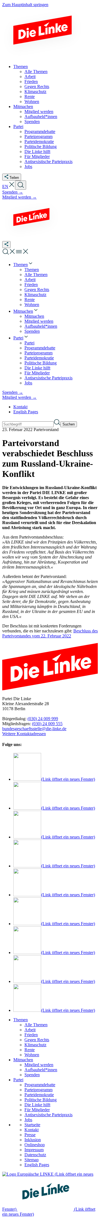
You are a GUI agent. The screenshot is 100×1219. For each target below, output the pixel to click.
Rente (29, 1049)
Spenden (32, 1074)
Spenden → (12, 192)
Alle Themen (36, 1024)
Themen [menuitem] (20, 66)
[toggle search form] (20, 185)
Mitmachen (23, 1059)
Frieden (31, 1034)
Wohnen (31, 1054)
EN (5, 186)
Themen (20, 1019)
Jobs (28, 1119)
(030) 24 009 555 (47, 723)
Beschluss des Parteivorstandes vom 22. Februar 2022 (50, 633)
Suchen (68, 424)
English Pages (25, 411)
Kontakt (20, 406)
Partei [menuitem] (18, 126)
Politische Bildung (40, 1099)
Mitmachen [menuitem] (23, 106)
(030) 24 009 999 (43, 718)
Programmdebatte (39, 1084)
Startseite (32, 1124)
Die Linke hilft (37, 1104)
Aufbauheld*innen (40, 1069)
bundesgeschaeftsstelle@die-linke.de (34, 728)
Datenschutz (35, 1154)
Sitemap (31, 1159)
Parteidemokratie (39, 1094)
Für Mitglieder (37, 1109)
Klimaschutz (35, 1044)
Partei (18, 1079)
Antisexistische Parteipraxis (48, 1114)
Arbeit (30, 1029)
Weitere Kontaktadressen (24, 733)
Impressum (34, 1149)
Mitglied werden (38, 1064)
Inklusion (32, 1139)
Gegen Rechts (36, 1039)
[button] (11, 186)
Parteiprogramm (38, 1089)
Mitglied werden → (19, 197)
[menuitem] (23, 264)
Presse (30, 1134)
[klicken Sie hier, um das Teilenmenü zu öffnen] (6, 244)
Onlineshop (34, 1144)
